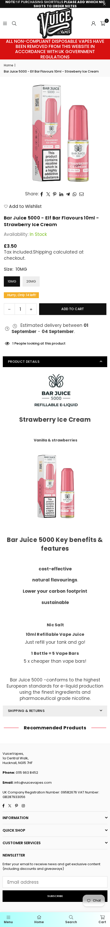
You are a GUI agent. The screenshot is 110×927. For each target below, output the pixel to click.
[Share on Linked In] (61, 194)
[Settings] (93, 23)
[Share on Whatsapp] (75, 194)
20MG (31, 281)
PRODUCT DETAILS (23, 361)
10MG (12, 281)
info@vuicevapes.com (33, 782)
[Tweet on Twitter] (48, 194)
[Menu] (4, 23)
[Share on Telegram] (68, 194)
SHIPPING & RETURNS (26, 710)
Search (71, 922)
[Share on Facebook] (42, 194)
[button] (102, 23)
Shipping (42, 252)
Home (8, 65)
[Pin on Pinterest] (55, 194)
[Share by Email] (81, 194)
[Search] (14, 23)
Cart (102, 922)
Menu (8, 922)
